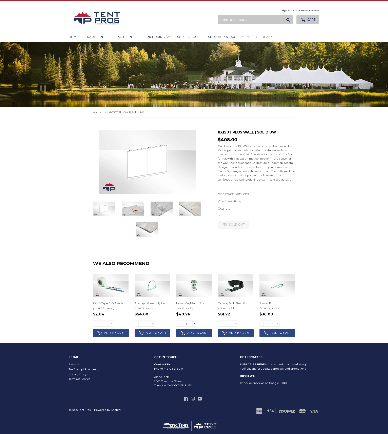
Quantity (224, 208)
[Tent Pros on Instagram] (193, 399)
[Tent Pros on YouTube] (200, 399)
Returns (74, 364)
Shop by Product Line (227, 37)
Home (73, 37)
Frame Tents (96, 37)
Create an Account (307, 10)
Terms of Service (80, 378)
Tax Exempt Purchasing (84, 369)
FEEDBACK (264, 37)
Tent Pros (84, 409)
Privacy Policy (78, 374)
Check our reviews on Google (263, 383)
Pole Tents (126, 37)
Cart (311, 19)
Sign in (286, 10)
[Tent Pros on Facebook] (186, 399)
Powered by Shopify (107, 409)
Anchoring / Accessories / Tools (173, 37)
